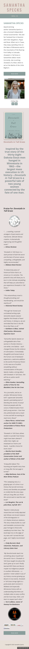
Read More (14, 74)
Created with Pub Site (23, 648)
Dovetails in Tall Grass (14, 142)
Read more (14, 633)
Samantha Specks (14, 7)
